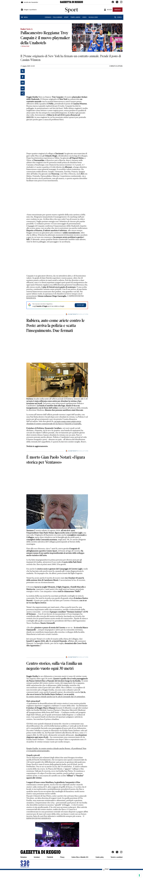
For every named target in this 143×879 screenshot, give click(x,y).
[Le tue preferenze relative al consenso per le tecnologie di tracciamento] (139, 875)
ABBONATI (117, 10)
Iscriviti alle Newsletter (31, 2)
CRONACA (48, 17)
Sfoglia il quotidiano (30, 10)
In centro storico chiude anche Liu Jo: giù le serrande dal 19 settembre (55, 730)
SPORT (66, 17)
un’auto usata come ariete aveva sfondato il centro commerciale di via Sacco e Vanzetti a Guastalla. (54, 422)
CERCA (119, 17)
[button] (57, 867)
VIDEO (84, 17)
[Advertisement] (42, 82)
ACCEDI (109, 10)
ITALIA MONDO (57, 17)
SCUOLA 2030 (93, 17)
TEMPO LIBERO (75, 17)
